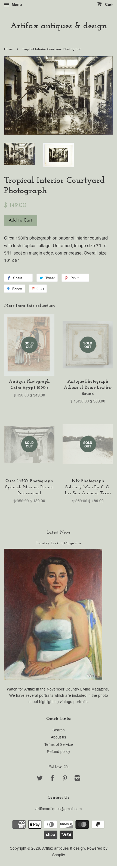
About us (58, 737)
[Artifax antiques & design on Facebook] (52, 779)
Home (8, 49)
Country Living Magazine (58, 543)
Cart (108, 5)
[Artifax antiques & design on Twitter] (40, 779)
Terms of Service (58, 744)
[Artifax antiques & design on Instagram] (77, 779)
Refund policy (58, 751)
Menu (16, 4)
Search (59, 729)
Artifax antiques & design (58, 26)
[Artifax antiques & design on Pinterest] (65, 779)
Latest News (58, 532)
